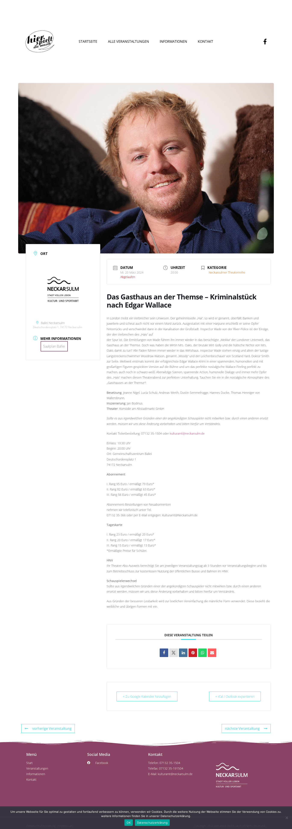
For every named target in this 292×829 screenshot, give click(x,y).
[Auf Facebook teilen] (164, 652)
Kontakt (205, 41)
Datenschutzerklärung (152, 822)
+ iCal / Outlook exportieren (235, 696)
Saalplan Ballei (54, 346)
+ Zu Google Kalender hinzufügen (147, 696)
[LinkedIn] (183, 652)
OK (129, 822)
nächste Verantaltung (242, 728)
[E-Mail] (212, 652)
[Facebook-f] (265, 41)
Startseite (88, 41)
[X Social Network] (173, 652)
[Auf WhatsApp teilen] (202, 652)
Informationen (173, 41)
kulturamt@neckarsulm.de (187, 433)
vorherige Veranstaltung (52, 728)
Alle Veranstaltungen (128, 41)
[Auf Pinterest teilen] (193, 652)
